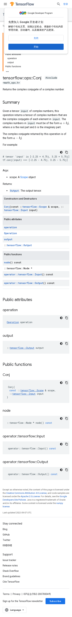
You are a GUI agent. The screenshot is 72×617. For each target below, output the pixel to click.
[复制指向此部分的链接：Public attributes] (35, 300)
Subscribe (55, 601)
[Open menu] (5, 4)
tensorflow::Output (19, 245)
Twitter (6, 540)
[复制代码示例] (66, 152)
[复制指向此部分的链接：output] (16, 336)
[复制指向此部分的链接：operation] (21, 310)
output (8, 239)
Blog (5, 529)
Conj (7, 206)
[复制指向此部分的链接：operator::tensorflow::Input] (48, 437)
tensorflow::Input (16, 210)
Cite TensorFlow (11, 581)
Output (14, 190)
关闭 (36, 38)
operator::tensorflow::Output (23, 283)
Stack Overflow (11, 571)
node (7, 262)
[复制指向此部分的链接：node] (14, 411)
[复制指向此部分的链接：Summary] (23, 103)
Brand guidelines (11, 576)
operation (10, 227)
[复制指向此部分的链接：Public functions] (35, 365)
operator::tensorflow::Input (23, 274)
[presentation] (64, 123)
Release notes (10, 565)
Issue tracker (9, 560)
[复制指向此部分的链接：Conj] (13, 375)
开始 (36, 46)
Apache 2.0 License (30, 496)
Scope (24, 177)
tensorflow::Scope (34, 206)
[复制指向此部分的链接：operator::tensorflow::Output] (51, 462)
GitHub (6, 534)
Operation (10, 233)
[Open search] (59, 4)
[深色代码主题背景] (61, 152)
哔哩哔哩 (7, 545)
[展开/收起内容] (7, 71)
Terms (6, 594)
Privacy (16, 594)
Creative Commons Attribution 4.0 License (26, 493)
